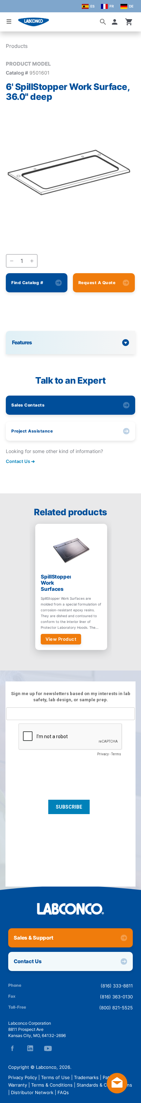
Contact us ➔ (20, 461)
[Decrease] (12, 261)
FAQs (63, 1092)
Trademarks (86, 1077)
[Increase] (32, 261)
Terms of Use (55, 1077)
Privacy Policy (22, 1077)
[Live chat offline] (117, 1091)
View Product (61, 639)
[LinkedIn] (30, 1048)
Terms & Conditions (52, 1085)
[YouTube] (48, 1048)
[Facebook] (12, 1048)
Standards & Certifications (104, 1085)
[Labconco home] (70, 909)
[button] (116, 21)
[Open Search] (103, 22)
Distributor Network (32, 1092)
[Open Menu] (9, 21)
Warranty (17, 1085)
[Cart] (129, 22)
